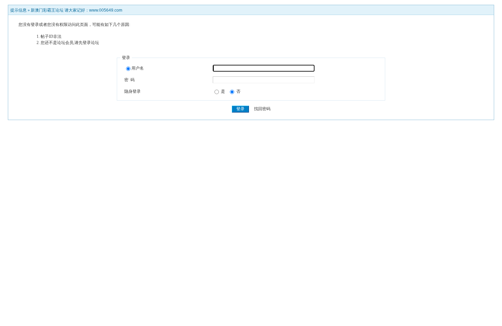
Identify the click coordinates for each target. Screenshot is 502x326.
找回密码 (262, 108)
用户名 (137, 68)
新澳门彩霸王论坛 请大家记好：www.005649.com (76, 10)
